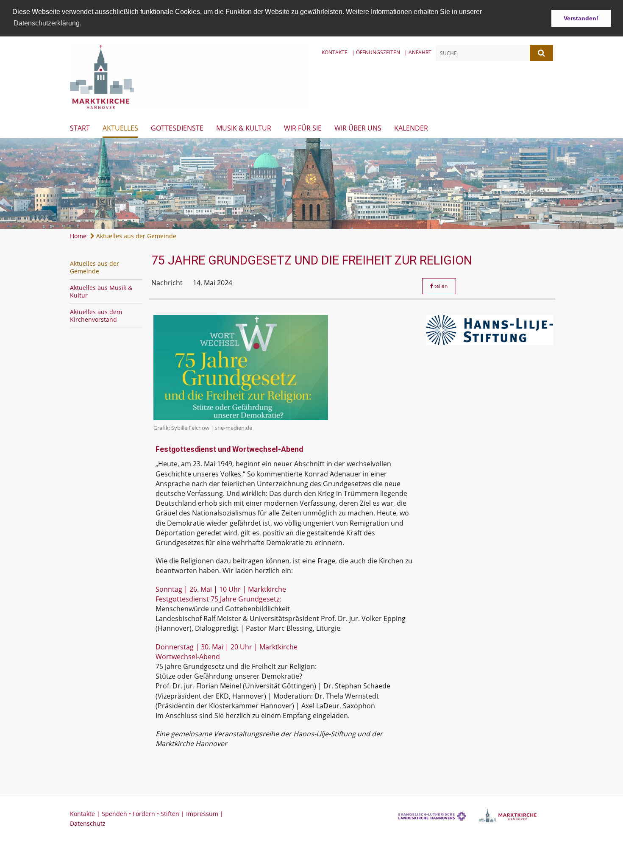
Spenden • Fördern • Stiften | (144, 814)
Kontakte (335, 52)
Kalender (411, 128)
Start (80, 128)
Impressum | (204, 814)
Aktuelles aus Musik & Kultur (101, 291)
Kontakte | (86, 814)
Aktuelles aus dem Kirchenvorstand (96, 315)
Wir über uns (357, 128)
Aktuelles (120, 128)
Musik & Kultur (243, 128)
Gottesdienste (177, 128)
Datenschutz (88, 823)
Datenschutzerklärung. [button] (47, 23)
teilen (440, 286)
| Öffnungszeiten (376, 52)
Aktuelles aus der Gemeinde (135, 236)
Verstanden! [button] (581, 18)
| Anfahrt (417, 52)
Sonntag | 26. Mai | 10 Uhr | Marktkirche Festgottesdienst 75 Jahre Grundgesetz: (221, 594)
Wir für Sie (303, 128)
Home (78, 236)
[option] (311, 183)
